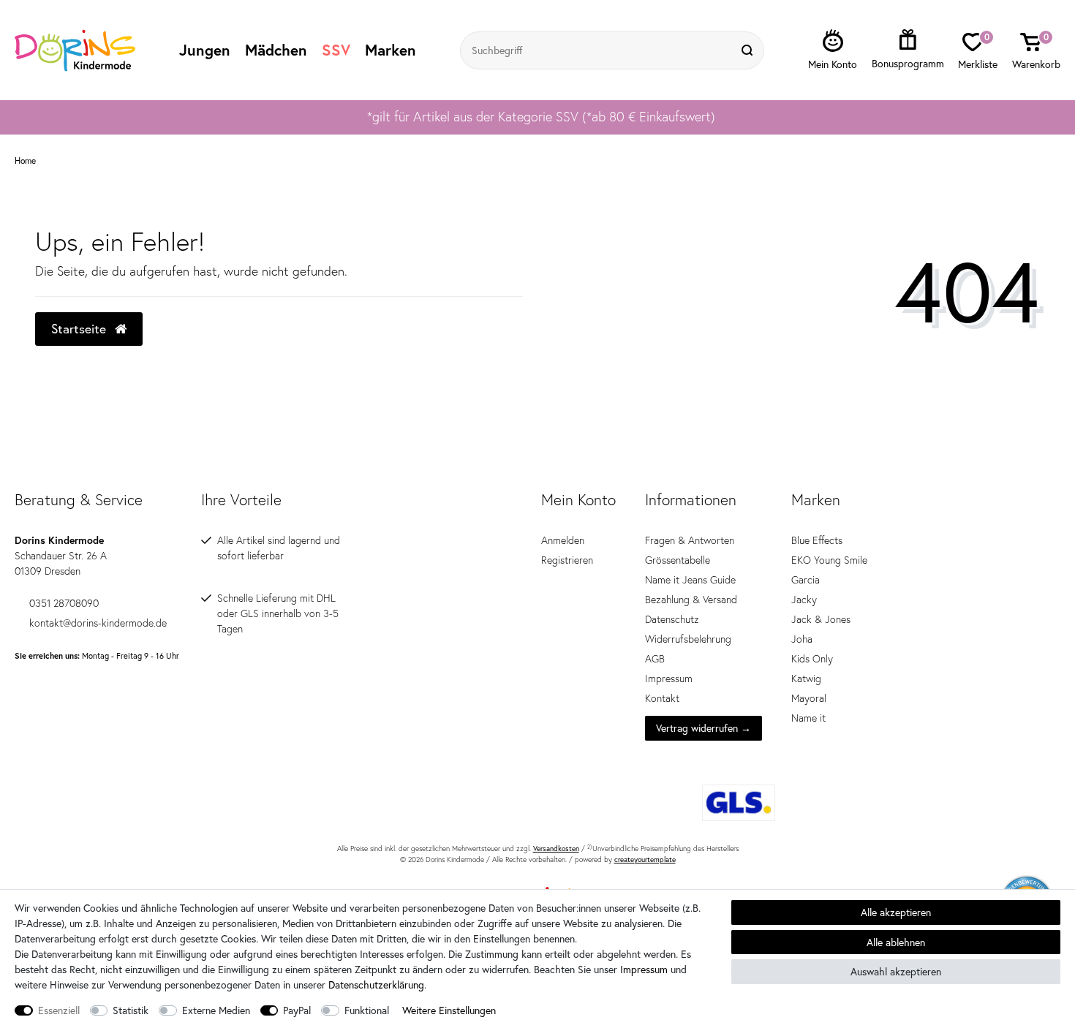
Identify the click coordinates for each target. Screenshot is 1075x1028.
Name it (808, 718)
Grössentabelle (677, 560)
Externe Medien (216, 1010)
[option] (537, 117)
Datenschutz (672, 619)
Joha (801, 639)
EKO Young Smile (829, 560)
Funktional (366, 1010)
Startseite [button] (80, 328)
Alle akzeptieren (896, 912)
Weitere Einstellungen (449, 1010)
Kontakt (662, 698)
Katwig (806, 678)
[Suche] (748, 50)
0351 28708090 (64, 603)
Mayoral (808, 698)
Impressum (669, 678)
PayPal (297, 1010)
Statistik (130, 1010)
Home (25, 160)
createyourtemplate (645, 859)
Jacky (804, 599)
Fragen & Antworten (689, 540)
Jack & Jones (820, 619)
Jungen (204, 49)
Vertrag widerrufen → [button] (703, 728)
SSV (336, 49)
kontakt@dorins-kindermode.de (98, 623)
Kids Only (812, 658)
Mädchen (276, 49)
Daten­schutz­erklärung (376, 984)
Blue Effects (816, 540)
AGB (655, 658)
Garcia (805, 579)
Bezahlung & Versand (691, 599)
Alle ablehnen (896, 942)
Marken (390, 49)
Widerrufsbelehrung (688, 639)
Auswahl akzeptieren (895, 971)
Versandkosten (556, 848)
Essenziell (59, 1010)
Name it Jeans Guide (690, 579)
